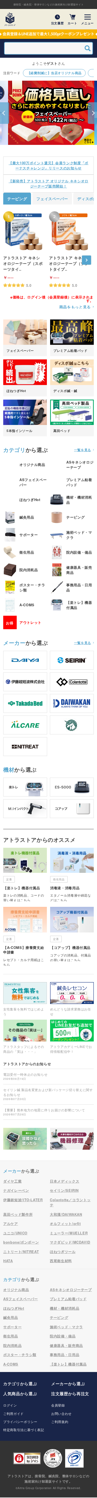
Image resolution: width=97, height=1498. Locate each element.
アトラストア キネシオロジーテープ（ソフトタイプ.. (69, 263)
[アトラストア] (10, 19)
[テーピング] (72, 517)
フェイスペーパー (52, 198)
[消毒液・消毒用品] (72, 874)
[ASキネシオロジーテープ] (72, 464)
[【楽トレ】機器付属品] (72, 605)
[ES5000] (71, 787)
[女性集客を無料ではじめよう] (25, 999)
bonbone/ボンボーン (21, 1242)
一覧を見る (82, 449)
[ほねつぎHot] (25, 377)
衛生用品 (10, 1336)
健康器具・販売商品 (66, 1345)
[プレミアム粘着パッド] (72, 337)
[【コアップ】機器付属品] (72, 934)
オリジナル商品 (16, 1289)
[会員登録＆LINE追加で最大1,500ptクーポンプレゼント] (48, 34)
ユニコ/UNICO (15, 1232)
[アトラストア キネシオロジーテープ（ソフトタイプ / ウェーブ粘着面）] (69, 231)
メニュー (87, 23)
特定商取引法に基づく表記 (23, 1429)
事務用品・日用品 (64, 1354)
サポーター (12, 1326)
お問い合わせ (61, 1413)
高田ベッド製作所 (18, 1214)
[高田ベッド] (72, 418)
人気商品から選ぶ (20, 1394)
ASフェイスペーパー (20, 1298)
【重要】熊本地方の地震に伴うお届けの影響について (44, 1112)
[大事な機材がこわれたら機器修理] (72, 1139)
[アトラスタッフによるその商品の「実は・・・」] (25, 1037)
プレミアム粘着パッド (68, 1298)
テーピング (17, 198)
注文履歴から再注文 (70, 1394)
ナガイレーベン (16, 1190)
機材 (8, 769)
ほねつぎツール (63, 1251)
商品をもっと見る (75, 306)
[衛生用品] (25, 552)
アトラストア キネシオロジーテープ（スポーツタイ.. (23, 263)
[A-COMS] (25, 605)
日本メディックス (64, 1181)
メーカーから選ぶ (68, 1384)
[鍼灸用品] (25, 517)
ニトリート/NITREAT (21, 1251)
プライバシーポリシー (20, 1421)
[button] (4, 113)
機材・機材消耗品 (64, 1308)
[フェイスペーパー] (25, 337)
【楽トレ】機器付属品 (68, 1364)
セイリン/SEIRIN (64, 1190)
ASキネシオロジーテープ (71, 1289)
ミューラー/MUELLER (69, 1232)
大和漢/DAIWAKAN (66, 1214)
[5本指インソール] (25, 418)
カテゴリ (14, 450)
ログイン (10, 1405)
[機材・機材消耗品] (72, 499)
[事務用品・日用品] (72, 587)
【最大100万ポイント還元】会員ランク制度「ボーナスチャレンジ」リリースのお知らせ (48, 165)
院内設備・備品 (63, 1336)
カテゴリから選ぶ (20, 1384)
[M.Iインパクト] (25, 808)
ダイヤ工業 (12, 1181)
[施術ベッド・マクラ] (72, 535)
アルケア (10, 1223)
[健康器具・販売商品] (72, 570)
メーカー (14, 642)
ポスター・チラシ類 (19, 1354)
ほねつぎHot (13, 1308)
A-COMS (10, 1364)
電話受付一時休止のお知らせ (25, 1076)
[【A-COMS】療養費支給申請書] (25, 936)
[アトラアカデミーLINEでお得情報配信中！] (72, 1037)
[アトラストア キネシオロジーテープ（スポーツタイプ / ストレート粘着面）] (23, 231)
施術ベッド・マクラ (66, 1326)
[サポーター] (25, 535)
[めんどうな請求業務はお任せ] (72, 999)
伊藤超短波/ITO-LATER (23, 1199)
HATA (8, 1260)
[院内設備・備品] (72, 552)
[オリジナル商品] (25, 464)
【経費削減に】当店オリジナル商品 (54, 72)
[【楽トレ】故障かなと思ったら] (25, 1139)
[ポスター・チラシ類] (25, 587)
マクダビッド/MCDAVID (70, 1242)
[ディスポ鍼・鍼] (72, 377)
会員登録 (58, 1405)
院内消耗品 (12, 1345)
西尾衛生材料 (61, 1260)
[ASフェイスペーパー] (25, 482)
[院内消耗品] (25, 570)
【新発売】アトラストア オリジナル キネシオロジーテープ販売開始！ (48, 183)
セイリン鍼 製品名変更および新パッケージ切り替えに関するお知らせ (48, 1094)
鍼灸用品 (10, 1317)
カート (72, 23)
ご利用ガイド (13, 1413)
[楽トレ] (25, 787)
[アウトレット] (25, 622)
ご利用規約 (59, 1421)
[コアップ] (71, 808)
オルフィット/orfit (65, 1223)
